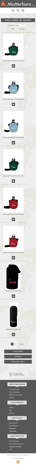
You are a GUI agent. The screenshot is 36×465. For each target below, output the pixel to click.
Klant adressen (13, 425)
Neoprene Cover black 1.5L (13, 329)
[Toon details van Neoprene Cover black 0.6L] (13, 276)
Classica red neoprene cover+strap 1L (13, 214)
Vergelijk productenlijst (15, 446)
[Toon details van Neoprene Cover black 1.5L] (13, 315)
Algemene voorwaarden (15, 395)
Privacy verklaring (14, 392)
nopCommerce (21, 458)
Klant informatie (13, 423)
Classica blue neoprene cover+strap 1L (13, 137)
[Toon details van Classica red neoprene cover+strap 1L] (13, 200)
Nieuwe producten (14, 441)
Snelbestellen (12, 431)
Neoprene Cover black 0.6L (13, 291)
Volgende (21, 344)
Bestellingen (12, 428)
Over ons (11, 397)
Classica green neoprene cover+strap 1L (13, 60)
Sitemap (11, 413)
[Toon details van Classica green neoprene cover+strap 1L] (13, 46)
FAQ (10, 410)
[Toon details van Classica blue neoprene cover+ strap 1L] (13, 85)
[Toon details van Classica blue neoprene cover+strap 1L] (13, 123)
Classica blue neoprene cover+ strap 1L (13, 99)
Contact (11, 407)
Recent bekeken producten (16, 444)
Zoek (10, 449)
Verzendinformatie (14, 389)
